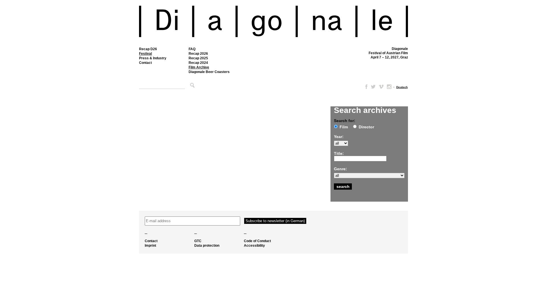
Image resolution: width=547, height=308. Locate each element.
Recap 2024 (198, 63)
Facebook (365, 86)
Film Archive (199, 67)
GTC (197, 241)
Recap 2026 (198, 54)
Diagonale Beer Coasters (209, 72)
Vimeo (381, 86)
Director (366, 127)
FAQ (192, 49)
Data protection (206, 246)
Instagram (389, 86)
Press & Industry (152, 58)
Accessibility (254, 246)
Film (344, 127)
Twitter (373, 86)
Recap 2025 (198, 58)
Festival (145, 54)
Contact (145, 63)
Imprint (150, 246)
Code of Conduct (257, 241)
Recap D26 (148, 49)
